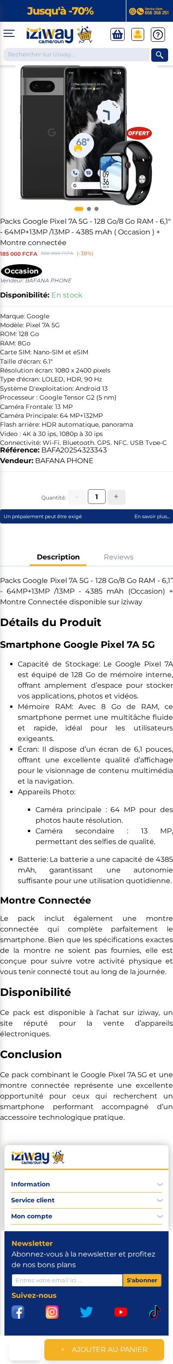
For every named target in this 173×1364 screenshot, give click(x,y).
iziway (148, 1012)
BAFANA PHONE (64, 460)
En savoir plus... (151, 516)
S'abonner (142, 1280)
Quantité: (53, 497)
